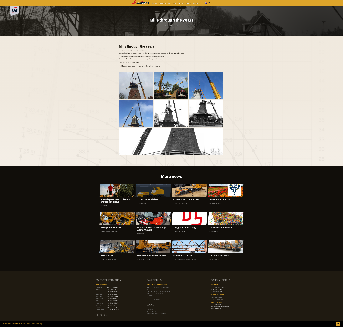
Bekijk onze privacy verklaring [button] (32, 323)
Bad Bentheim (100, 309)
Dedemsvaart (100, 292)
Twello (98, 305)
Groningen (99, 287)
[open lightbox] (136, 85)
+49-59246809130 (113, 309)
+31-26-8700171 (112, 289)
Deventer (99, 294)
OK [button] (338, 323)
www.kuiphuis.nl (217, 291)
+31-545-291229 (112, 301)
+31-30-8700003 (112, 307)
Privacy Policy (151, 311)
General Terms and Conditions (156, 313)
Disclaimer (150, 309)
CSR (174, 3)
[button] (164, 3)
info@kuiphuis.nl (218, 289)
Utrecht (98, 307)
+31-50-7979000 (112, 287)
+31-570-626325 (112, 294)
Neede (97, 301)
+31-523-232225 (112, 292)
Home (154, 3)
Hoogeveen (99, 298)
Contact (196, 3)
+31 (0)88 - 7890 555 (219, 287)
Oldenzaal (99, 303)
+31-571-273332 (113, 305)
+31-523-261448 (112, 296)
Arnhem (98, 289)
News (188, 3)
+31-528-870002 (112, 298)
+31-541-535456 (112, 303)
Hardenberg (100, 296)
